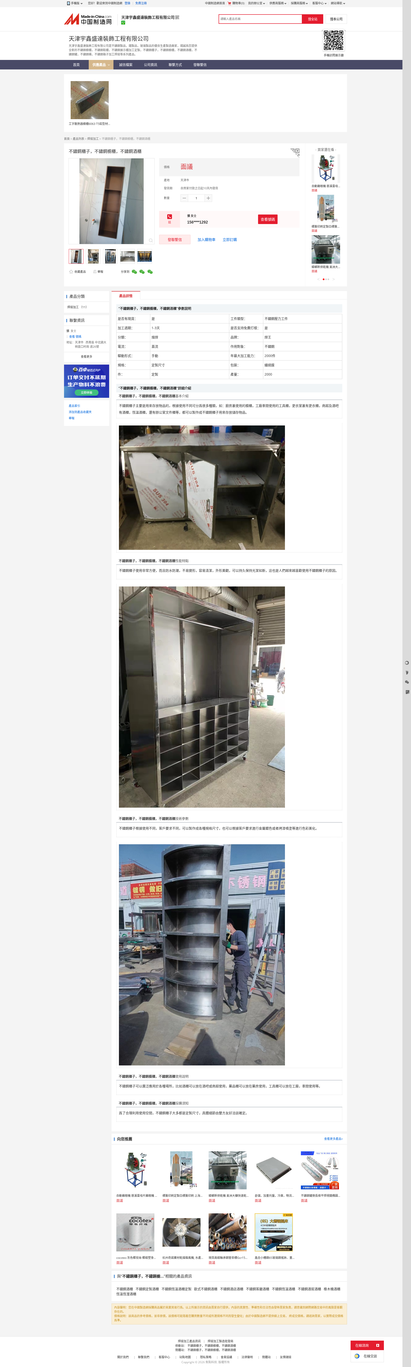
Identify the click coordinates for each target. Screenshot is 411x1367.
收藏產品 (80, 272)
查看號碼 (268, 219)
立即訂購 (230, 239)
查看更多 (86, 357)
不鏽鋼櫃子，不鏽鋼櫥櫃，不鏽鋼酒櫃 (211, 1346)
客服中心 (318, 3)
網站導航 (336, 3)
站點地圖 (185, 1357)
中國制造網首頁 (215, 3)
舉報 (100, 272)
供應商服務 (276, 3)
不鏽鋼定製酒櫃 (147, 1289)
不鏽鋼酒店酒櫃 (231, 1289)
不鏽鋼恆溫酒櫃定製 (176, 1289)
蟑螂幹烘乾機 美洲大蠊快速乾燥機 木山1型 (339, 267)
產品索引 (74, 406)
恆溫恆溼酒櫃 (126, 1294)
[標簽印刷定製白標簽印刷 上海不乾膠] (326, 209)
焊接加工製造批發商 (220, 1341)
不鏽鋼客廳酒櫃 (257, 1289)
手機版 (75, 3)
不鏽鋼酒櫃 (124, 1289)
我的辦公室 (255, 3)
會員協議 (226, 1357)
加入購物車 (206, 239)
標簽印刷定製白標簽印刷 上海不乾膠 (335, 227)
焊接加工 (93, 139)
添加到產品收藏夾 (80, 412)
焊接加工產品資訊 (189, 1341)
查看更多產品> (333, 1139)
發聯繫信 (175, 239)
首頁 (67, 139)
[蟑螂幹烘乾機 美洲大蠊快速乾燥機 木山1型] (326, 249)
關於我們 (123, 1357)
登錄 (127, 3)
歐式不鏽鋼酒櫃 (205, 1289)
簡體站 (266, 1357)
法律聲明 (247, 1357)
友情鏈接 (285, 1357)
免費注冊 (141, 3)
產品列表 (78, 139)
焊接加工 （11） (77, 307)
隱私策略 (205, 1357)
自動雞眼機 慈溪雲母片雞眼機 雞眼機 (335, 186)
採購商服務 (298, 3)
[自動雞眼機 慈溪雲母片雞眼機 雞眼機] (326, 168)
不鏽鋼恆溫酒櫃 (283, 1289)
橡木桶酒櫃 (332, 1289)
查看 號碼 (75, 337)
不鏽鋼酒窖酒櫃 (309, 1289)
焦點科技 (211, 1362)
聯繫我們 (143, 1357)
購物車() (238, 3)
